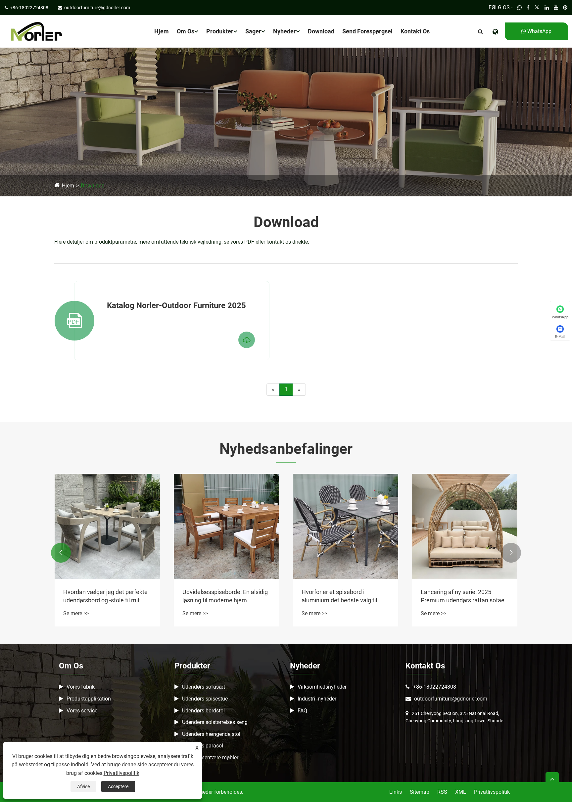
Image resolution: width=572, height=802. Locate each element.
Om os (185, 31)
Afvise (83, 786)
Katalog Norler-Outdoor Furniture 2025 (176, 305)
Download (321, 31)
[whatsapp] (519, 7)
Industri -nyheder (317, 699)
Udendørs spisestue (205, 699)
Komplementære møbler (210, 757)
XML (460, 792)
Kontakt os (415, 31)
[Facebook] (528, 7)
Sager (253, 31)
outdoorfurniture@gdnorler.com (450, 699)
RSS (442, 792)
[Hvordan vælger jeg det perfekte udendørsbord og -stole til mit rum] (107, 526)
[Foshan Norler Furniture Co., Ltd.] (36, 31)
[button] (61, 553)
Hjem (161, 31)
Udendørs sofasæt (203, 687)
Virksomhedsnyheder (322, 687)
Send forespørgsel (367, 31)
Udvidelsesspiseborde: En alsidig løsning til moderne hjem (225, 596)
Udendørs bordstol (203, 710)
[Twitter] (537, 7)
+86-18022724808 (434, 687)
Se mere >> (76, 613)
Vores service (82, 710)
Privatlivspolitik (492, 792)
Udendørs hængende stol (211, 734)
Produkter (219, 31)
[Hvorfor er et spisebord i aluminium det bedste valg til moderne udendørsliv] (345, 526)
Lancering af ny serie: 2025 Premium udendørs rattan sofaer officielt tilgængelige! (463, 596)
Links (395, 792)
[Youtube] (556, 7)
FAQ (302, 710)
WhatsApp (538, 31)
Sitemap (419, 792)
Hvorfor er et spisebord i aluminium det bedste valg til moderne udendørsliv (339, 596)
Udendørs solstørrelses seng (215, 722)
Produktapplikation (89, 699)
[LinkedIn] (547, 7)
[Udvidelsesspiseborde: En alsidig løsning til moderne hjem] (226, 526)
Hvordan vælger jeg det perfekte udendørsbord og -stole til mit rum (105, 596)
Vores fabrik (81, 687)
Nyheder (284, 31)
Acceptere (118, 786)
